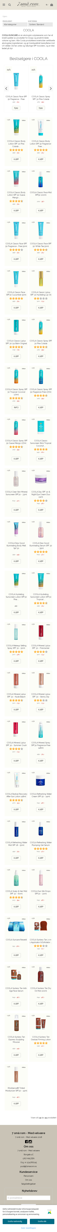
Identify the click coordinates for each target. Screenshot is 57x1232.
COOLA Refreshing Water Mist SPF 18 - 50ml (16, 843)
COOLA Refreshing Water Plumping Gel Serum (41, 843)
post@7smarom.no (28, 1166)
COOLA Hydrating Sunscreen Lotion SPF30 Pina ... (16, 596)
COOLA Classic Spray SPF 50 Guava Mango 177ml (16, 442)
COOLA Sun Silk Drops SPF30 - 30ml (41, 892)
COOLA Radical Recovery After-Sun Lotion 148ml (16, 795)
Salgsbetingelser (28, 1184)
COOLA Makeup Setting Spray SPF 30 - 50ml (16, 647)
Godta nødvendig (15, 1221)
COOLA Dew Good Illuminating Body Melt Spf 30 (16, 545)
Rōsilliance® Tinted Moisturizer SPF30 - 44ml (16, 1089)
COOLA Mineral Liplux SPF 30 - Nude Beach (16, 695)
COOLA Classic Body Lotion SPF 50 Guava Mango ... (16, 195)
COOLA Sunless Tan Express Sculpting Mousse (16, 1039)
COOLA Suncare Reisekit (16, 940)
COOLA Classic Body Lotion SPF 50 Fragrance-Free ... (41, 143)
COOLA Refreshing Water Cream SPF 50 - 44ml (41, 795)
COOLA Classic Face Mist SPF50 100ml (41, 193)
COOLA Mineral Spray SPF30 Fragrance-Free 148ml (40, 745)
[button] (6, 88)
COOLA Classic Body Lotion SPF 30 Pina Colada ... (16, 143)
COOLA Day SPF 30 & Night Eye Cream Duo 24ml (40, 494)
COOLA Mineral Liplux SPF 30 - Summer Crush (16, 744)
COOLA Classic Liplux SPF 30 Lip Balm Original (16, 342)
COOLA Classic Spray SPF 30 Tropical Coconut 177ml (16, 392)
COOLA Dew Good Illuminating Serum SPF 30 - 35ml (41, 545)
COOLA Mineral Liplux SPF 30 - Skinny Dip (40, 695)
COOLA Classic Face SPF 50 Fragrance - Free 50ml (16, 99)
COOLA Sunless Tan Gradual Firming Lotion (41, 1038)
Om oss (28, 1180)
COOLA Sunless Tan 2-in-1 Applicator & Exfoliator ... (41, 941)
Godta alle (42, 1221)
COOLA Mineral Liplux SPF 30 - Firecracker (40, 647)
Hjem (5, 16)
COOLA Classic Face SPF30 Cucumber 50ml (16, 293)
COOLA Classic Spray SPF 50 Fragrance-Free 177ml (41, 390)
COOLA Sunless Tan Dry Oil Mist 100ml (40, 989)
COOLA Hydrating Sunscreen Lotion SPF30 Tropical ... (40, 596)
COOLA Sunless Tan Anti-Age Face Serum (16, 989)
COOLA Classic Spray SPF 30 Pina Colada (41, 342)
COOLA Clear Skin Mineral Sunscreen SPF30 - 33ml (16, 493)
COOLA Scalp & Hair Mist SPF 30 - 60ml (16, 892)
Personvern (28, 1176)
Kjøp (16, 108)
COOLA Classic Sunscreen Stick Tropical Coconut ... (40, 443)
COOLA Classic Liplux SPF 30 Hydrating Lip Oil (40, 293)
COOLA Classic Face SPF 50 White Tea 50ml (40, 245)
